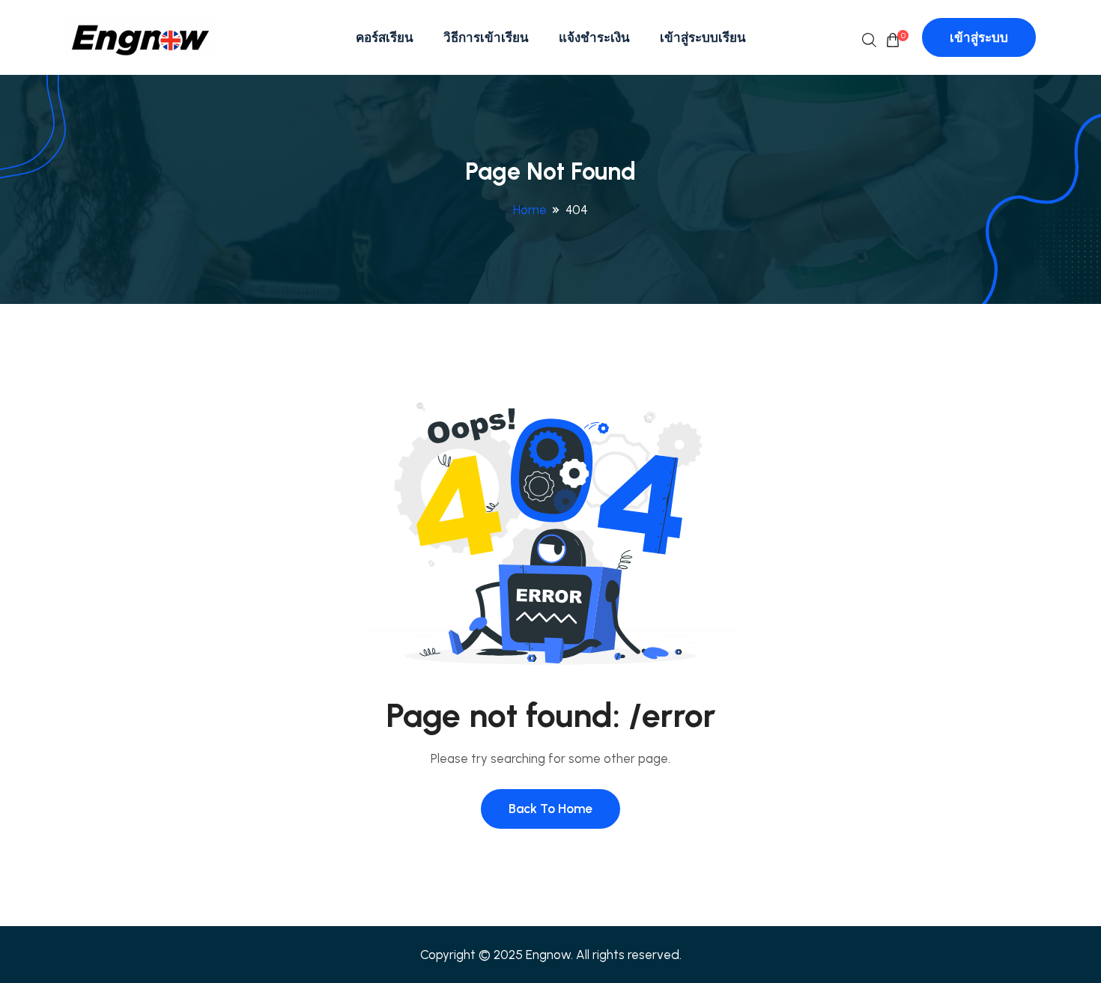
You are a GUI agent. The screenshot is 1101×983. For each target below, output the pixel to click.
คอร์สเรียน (384, 37)
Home (530, 209)
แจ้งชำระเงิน (594, 37)
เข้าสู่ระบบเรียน (703, 37)
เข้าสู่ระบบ (979, 37)
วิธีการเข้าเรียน (486, 37)
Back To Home (550, 808)
